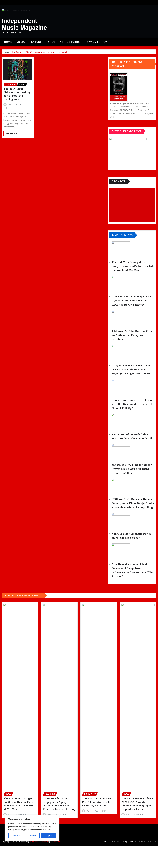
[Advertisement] (133, 205)
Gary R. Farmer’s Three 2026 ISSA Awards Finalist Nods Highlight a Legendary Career (131, 369)
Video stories (70, 42)
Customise (16, 836)
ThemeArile (56, 841)
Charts (142, 841)
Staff (9, 104)
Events (133, 841)
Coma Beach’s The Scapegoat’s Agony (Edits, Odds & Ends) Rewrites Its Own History (131, 300)
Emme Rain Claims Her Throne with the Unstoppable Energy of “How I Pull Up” (132, 404)
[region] (32, 828)
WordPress (35, 841)
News (52, 42)
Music (21, 42)
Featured (37, 42)
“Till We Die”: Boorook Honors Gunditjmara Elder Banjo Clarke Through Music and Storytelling (133, 503)
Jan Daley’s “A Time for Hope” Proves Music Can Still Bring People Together (132, 468)
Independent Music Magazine (24, 23)
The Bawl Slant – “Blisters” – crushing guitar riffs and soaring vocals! (39, 51)
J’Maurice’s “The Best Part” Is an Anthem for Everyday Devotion (132, 335)
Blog (125, 841)
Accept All (48, 836)
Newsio (44, 841)
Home (8, 42)
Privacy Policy (96, 42)
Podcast (115, 841)
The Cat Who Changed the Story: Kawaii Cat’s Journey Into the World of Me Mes (133, 266)
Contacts (152, 841)
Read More (11, 133)
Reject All (32, 836)
